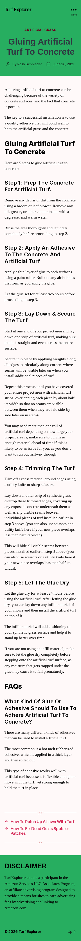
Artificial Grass (40, 30)
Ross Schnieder (29, 64)
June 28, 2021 (64, 64)
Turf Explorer (17, 9)
